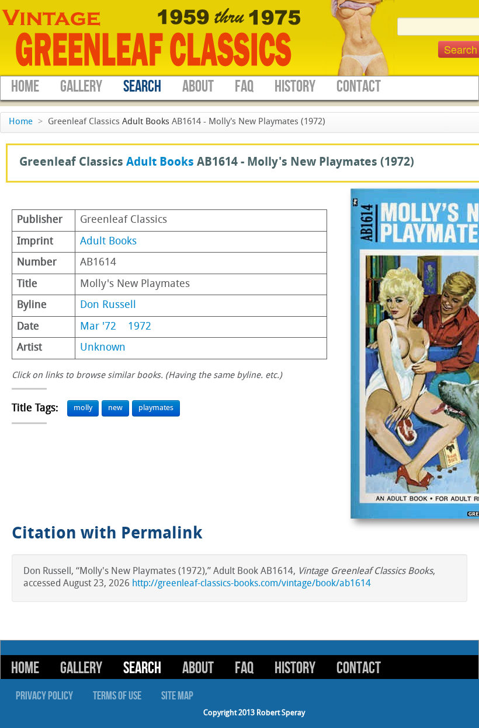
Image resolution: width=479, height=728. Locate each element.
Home (25, 86)
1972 (139, 326)
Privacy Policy (44, 696)
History (295, 86)
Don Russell (108, 305)
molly (83, 408)
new (115, 408)
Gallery (81, 86)
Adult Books (145, 122)
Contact (358, 86)
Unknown (103, 348)
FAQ (244, 86)
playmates (155, 408)
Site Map (177, 696)
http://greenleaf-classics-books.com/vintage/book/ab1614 (251, 584)
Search (142, 86)
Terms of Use (117, 696)
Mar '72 (98, 326)
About (198, 86)
